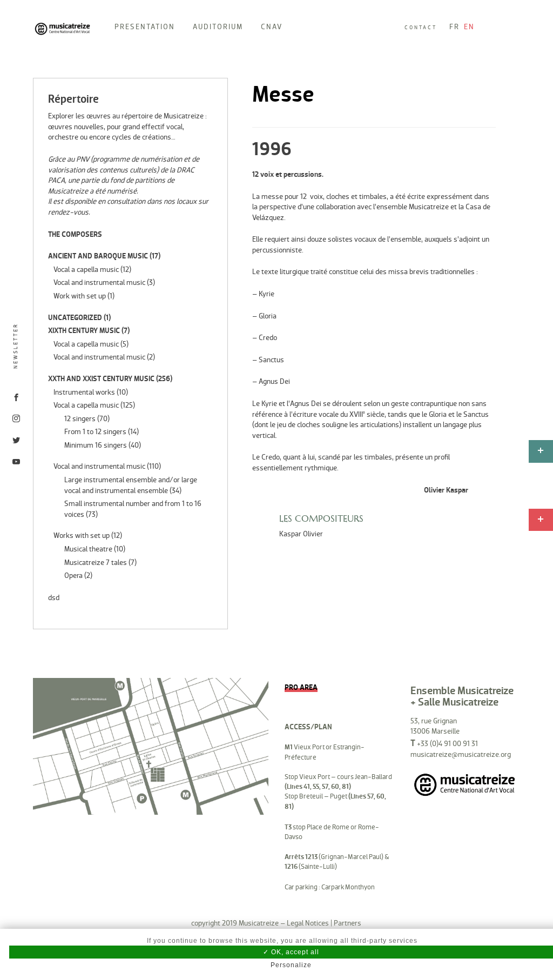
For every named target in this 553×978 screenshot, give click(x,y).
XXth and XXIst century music (101, 378)
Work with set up (79, 296)
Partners (347, 923)
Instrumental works (84, 392)
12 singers (80, 418)
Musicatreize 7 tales (95, 562)
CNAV (271, 26)
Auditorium (218, 26)
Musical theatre (88, 549)
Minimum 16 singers (95, 445)
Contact (420, 27)
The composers (75, 234)
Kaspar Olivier (301, 533)
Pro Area (301, 687)
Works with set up (81, 535)
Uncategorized (75, 317)
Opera (73, 575)
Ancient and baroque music (98, 256)
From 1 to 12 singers (95, 431)
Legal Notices (308, 923)
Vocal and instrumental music (99, 282)
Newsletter (15, 346)
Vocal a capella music (86, 269)
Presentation (144, 26)
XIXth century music (84, 330)
